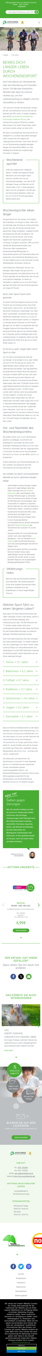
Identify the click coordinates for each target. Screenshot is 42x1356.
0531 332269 (23, 4)
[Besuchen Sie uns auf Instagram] (29, 1266)
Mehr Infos (21, 1351)
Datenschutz (21, 1287)
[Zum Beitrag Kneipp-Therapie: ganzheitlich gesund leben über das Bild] (21, 1015)
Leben (5, 55)
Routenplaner (21, 1278)
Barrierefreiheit (21, 1291)
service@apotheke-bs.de (24, 1173)
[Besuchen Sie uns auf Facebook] (13, 1266)
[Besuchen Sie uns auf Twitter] (21, 1266)
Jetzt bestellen (21, 930)
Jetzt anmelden (21, 1137)
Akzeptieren (21, 1348)
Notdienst (22, 6)
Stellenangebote (21, 1296)
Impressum (21, 1283)
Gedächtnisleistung (22, 525)
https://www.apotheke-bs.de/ (24, 1176)
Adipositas (12, 493)
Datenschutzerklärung (21, 1342)
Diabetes (30, 491)
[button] (39, 903)
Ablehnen (21, 1345)
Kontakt (21, 1274)
